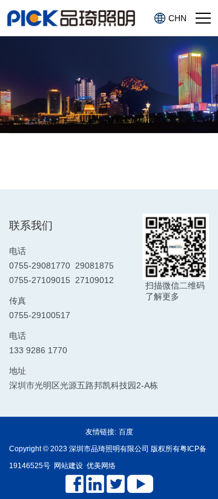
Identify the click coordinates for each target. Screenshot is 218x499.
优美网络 (101, 465)
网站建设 (68, 465)
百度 (126, 432)
